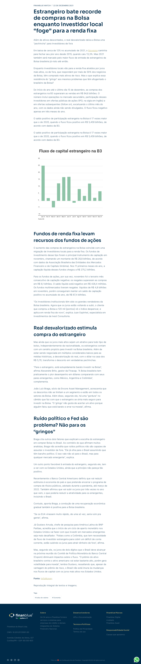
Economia (56, 598)
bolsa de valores (41, 598)
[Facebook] (8, 660)
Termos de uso (79, 632)
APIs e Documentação (82, 617)
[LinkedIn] (15, 660)
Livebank (110, 620)
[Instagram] (11, 660)
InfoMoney (46, 578)
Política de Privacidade (82, 629)
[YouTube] (18, 660)
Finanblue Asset (113, 623)
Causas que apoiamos (115, 634)
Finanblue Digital (113, 617)
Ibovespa (93, 50)
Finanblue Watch (42, 5)
